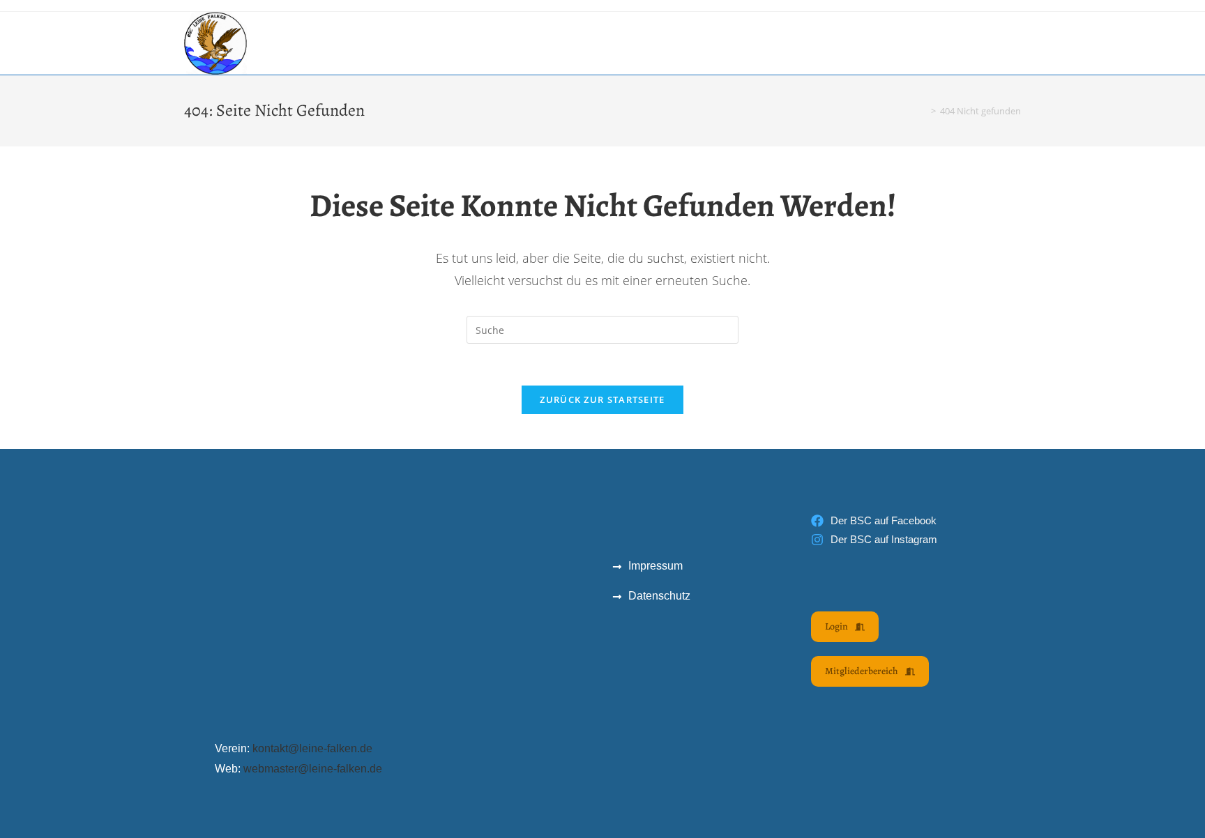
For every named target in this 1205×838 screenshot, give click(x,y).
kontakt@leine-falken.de (312, 748)
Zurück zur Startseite (602, 399)
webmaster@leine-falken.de (312, 769)
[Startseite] (923, 111)
